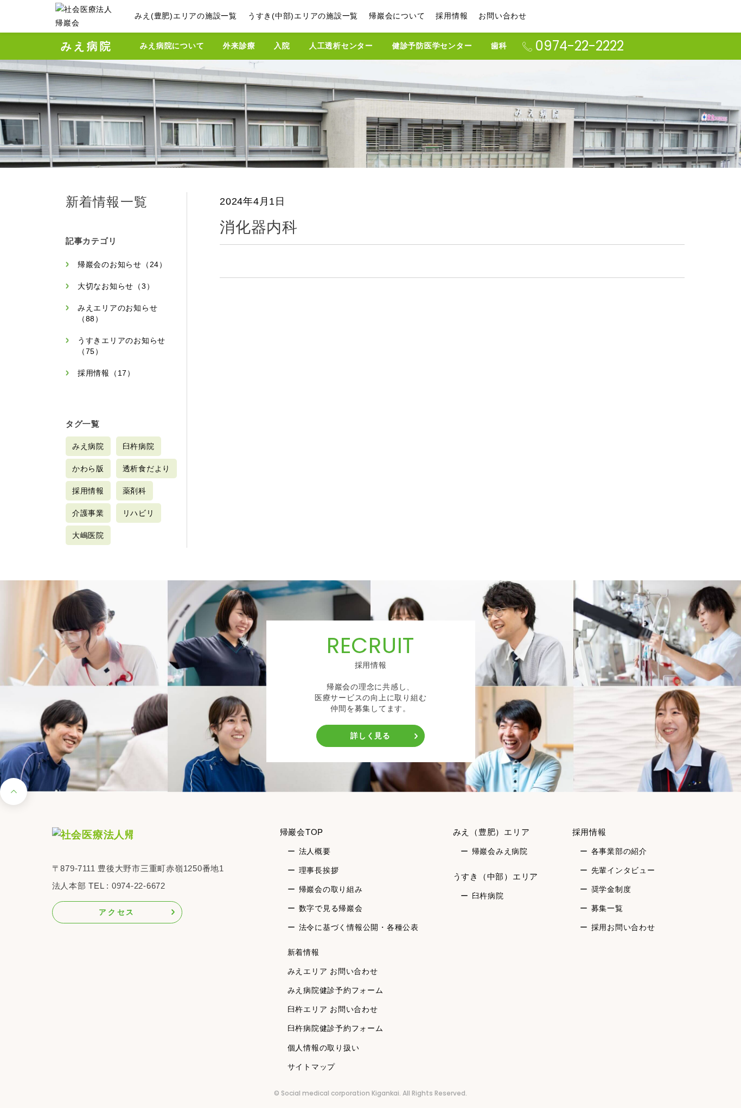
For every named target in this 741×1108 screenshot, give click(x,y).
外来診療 (239, 45)
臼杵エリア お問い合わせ (333, 1009)
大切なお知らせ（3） (116, 286)
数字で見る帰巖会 (331, 908)
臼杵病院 (139, 446)
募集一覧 (607, 908)
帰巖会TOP (302, 832)
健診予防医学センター (432, 45)
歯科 (499, 45)
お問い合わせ (502, 15)
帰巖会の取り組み (331, 889)
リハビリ (139, 513)
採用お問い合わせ (623, 927)
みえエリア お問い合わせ (333, 971)
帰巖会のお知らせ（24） (122, 264)
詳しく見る (370, 735)
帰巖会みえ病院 (500, 851)
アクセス (117, 912)
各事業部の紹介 (619, 851)
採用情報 (452, 15)
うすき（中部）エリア (496, 876)
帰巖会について (397, 15)
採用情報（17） (106, 373)
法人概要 (315, 851)
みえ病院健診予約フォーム (336, 990)
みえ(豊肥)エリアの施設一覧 (186, 15)
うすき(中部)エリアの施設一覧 (303, 15)
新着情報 (304, 952)
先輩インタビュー (623, 870)
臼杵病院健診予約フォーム (336, 1028)
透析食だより (147, 468)
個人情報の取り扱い (324, 1047)
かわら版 (88, 468)
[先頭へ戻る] (13, 795)
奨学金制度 (611, 889)
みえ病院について (172, 45)
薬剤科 (134, 490)
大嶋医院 (88, 535)
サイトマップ (312, 1066)
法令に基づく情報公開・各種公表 (359, 927)
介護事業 (88, 513)
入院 (282, 45)
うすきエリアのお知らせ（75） (121, 346)
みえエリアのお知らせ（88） (118, 313)
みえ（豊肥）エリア (491, 832)
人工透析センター (341, 45)
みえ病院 (87, 46)
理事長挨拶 (319, 870)
